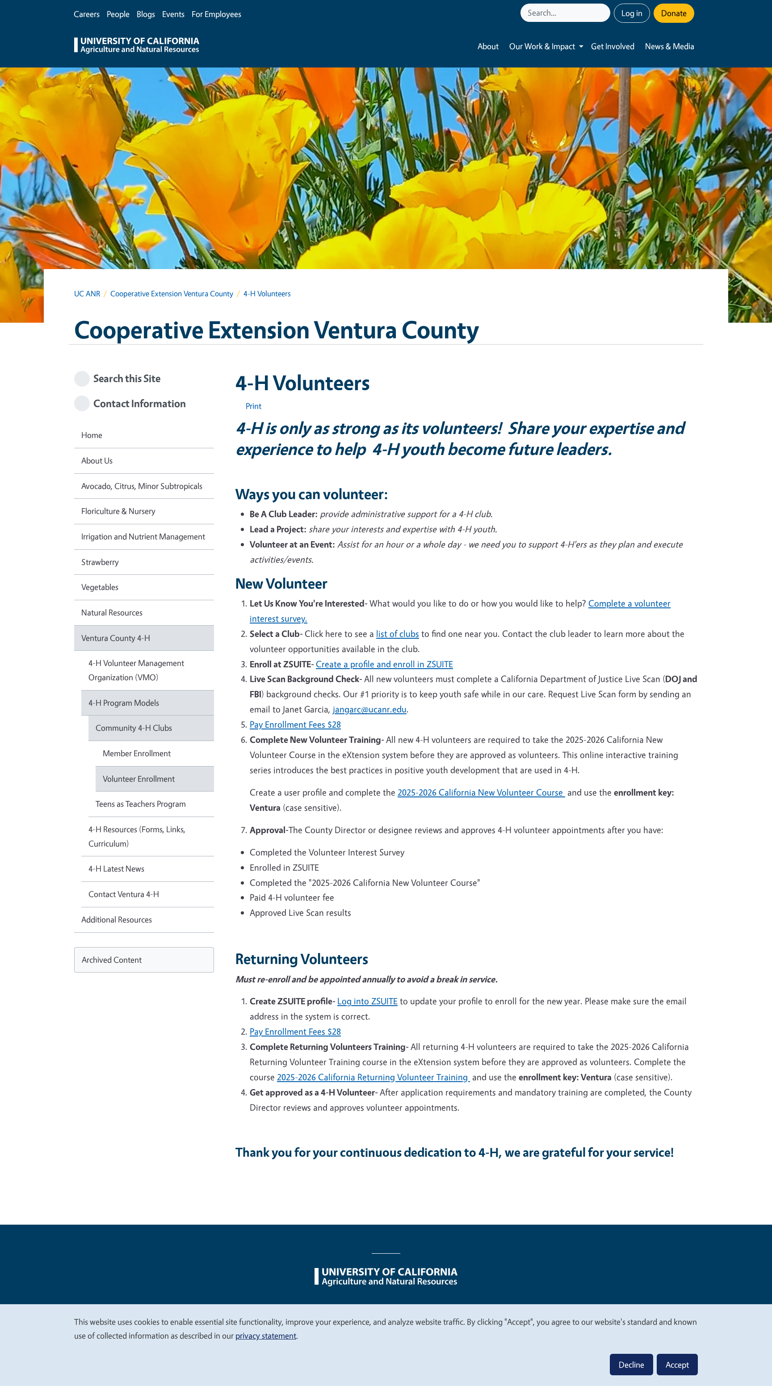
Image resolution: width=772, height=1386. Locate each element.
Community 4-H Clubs (134, 727)
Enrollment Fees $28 (295, 1031)
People (118, 13)
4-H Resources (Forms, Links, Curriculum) (136, 836)
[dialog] (386, 1344)
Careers (87, 13)
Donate (674, 13)
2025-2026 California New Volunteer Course (481, 792)
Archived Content (112, 959)
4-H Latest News (116, 868)
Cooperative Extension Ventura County (171, 293)
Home (91, 435)
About (488, 46)
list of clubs (397, 633)
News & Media (669, 46)
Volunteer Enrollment (139, 778)
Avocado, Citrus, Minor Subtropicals (141, 485)
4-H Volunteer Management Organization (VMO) (136, 669)
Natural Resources (112, 612)
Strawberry (100, 561)
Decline (631, 1364)
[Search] (604, 13)
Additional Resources (116, 919)
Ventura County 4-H (115, 637)
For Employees (216, 13)
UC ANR (87, 293)
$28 (295, 724)
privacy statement (265, 1335)
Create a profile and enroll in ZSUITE (384, 664)
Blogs (146, 13)
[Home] (136, 46)
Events (173, 13)
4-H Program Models (123, 702)
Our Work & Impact (542, 46)
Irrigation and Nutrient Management (143, 536)
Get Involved (612, 46)
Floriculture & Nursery (118, 511)
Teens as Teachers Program (141, 803)
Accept (677, 1364)
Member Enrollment (137, 753)
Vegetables (99, 586)
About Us (97, 460)
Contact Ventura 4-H (123, 894)
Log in (631, 13)
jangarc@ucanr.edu (370, 709)
